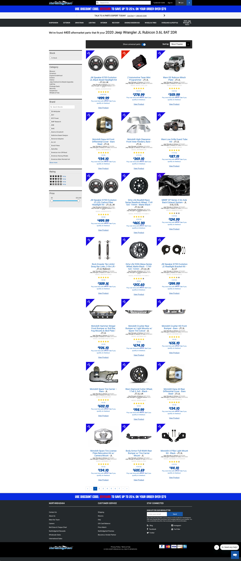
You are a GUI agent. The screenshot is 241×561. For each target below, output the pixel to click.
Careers (51, 523)
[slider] (52, 200)
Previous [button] (76, 15)
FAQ (99, 520)
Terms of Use (126, 547)
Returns (100, 516)
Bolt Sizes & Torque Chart (58, 527)
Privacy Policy (115, 547)
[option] (120, 15)
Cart (185, 3)
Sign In (170, 3)
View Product (103, 108)
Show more (53, 162)
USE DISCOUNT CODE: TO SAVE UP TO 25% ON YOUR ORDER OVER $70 (120, 9)
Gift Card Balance (104, 523)
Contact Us (53, 512)
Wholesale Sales (55, 535)
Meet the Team (54, 520)
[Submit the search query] (51, 107)
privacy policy (171, 521)
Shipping (101, 512)
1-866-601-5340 (141, 16)
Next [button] (164, 15)
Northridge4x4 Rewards (57, 531)
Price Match (102, 527)
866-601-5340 (160, 3)
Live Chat (130, 16)
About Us (52, 516)
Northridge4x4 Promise (106, 531)
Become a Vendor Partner (107, 535)
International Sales (55, 539)
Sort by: (166, 44)
